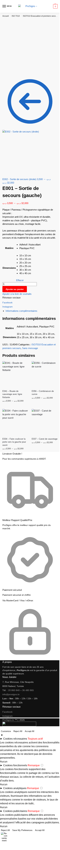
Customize (6, 731)
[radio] (29, 245)
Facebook (7, 302)
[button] (55, 6)
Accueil (5, 16)
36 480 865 (28, 690)
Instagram (7, 306)
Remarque (34, 765)
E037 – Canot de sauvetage (44, 439)
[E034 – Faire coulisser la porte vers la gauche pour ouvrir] (15, 422)
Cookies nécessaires (15, 738)
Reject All (17, 731)
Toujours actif (35, 738)
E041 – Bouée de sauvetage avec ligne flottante (12, 394)
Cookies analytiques (14, 788)
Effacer (20, 280)
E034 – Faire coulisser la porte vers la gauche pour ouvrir (14, 442)
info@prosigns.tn (11, 694)
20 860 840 (14, 690)
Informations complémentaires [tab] (21, 311)
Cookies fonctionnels (15, 765)
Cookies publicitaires (15, 811)
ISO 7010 (16, 16)
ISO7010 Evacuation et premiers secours (40, 16)
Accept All (29, 731)
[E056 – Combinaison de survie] (45, 374)
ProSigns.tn (8, 720)
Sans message (30, 348)
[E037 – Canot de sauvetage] (45, 422)
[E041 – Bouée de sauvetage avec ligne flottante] (15, 374)
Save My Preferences (22, 830)
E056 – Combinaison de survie (43, 392)
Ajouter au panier (15, 289)
